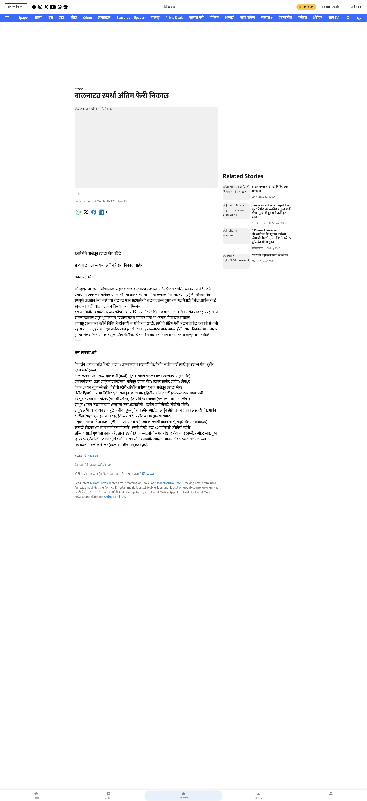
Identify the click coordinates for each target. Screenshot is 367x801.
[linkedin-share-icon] (101, 214)
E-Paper (108, 798)
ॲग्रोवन (317, 17)
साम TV (334, 17)
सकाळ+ (331, 798)
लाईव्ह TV (258, 798)
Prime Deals (330, 7)
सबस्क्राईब (308, 6)
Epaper (24, 17)
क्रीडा (74, 17)
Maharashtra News (169, 483)
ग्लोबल (302, 17)
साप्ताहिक (104, 17)
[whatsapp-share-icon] (78, 214)
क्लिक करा (148, 474)
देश (51, 17)
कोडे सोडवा (104, 465)
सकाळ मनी (196, 17)
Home (36, 798)
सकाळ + (267, 17)
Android (109, 496)
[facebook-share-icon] (94, 214)
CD (77, 194)
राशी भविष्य (247, 17)
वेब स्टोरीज (285, 17)
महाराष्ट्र (155, 17)
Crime (87, 17)
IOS (123, 496)
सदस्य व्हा (92, 456)
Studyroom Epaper (131, 17)
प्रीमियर (214, 17)
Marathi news (99, 483)
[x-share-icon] (86, 214)
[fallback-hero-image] (236, 192)
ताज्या (38, 17)
